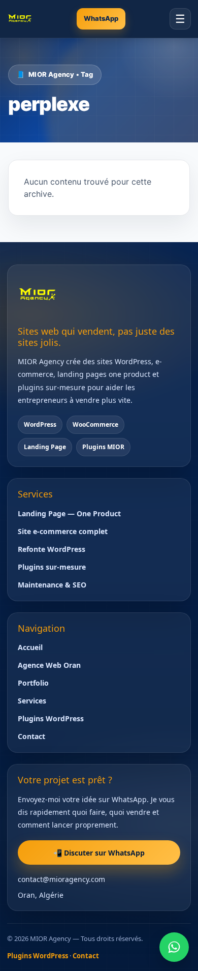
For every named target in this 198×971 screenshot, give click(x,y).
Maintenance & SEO (52, 585)
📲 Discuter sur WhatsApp (99, 853)
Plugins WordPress (51, 718)
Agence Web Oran (49, 665)
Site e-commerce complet (63, 531)
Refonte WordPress (51, 549)
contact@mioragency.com (61, 879)
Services (32, 700)
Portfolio (33, 683)
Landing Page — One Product (69, 513)
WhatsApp (101, 18)
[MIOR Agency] (19, 19)
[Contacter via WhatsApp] (174, 947)
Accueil (30, 647)
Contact (31, 736)
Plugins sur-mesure (52, 567)
